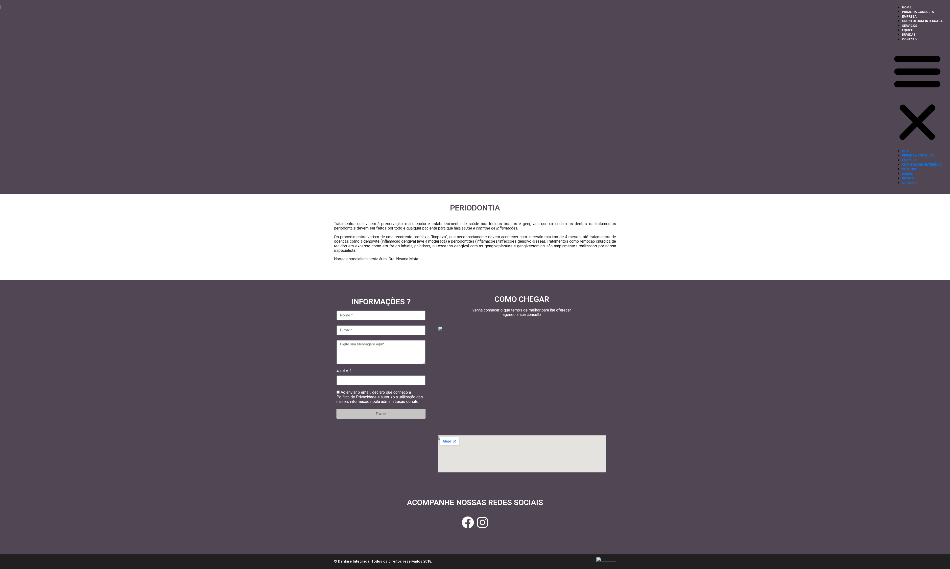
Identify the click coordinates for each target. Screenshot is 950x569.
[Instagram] (482, 522)
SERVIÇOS (909, 25)
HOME (906, 7)
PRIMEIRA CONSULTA (918, 12)
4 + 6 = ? (343, 371)
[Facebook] (468, 522)
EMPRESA (909, 16)
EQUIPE (907, 30)
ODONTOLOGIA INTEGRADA (922, 21)
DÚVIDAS (908, 34)
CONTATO (909, 39)
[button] (917, 97)
